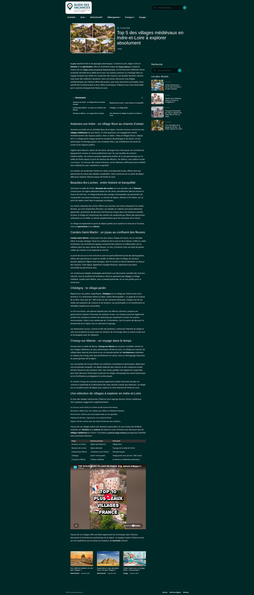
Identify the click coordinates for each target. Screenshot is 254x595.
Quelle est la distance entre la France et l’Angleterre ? (173, 100)
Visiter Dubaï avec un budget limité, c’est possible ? (134, 569)
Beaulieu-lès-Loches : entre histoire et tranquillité (126, 103)
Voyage (119, 49)
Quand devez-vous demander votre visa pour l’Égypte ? (108, 569)
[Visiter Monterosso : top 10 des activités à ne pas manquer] (157, 85)
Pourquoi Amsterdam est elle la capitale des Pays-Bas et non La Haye (173, 113)
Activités (168, 82)
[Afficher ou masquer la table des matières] (114, 98)
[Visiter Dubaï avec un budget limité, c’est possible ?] (134, 558)
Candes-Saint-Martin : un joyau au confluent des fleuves (89, 109)
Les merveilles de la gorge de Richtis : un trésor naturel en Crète (173, 127)
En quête (73, 64)
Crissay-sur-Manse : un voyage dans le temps (88, 113)
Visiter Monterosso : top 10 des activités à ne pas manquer (173, 87)
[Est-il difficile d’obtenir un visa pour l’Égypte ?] (81, 558)
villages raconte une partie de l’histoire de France (99, 70)
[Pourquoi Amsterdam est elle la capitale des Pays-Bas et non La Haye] (157, 112)
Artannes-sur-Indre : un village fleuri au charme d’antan (89, 103)
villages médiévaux (124, 67)
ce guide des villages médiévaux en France (120, 433)
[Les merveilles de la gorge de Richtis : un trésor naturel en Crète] (157, 125)
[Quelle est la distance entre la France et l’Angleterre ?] (157, 98)
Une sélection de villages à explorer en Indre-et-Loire (126, 114)
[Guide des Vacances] (78, 8)
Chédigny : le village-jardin (119, 108)
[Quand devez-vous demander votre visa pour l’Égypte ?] (108, 558)
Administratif (74, 573)
